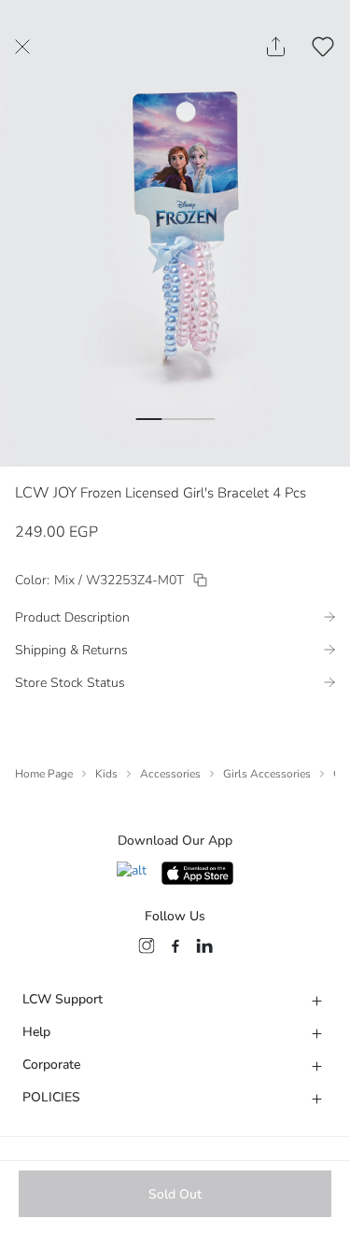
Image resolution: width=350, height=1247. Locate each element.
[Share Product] (275, 47)
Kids (106, 773)
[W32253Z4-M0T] (200, 580)
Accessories (170, 773)
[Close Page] (22, 46)
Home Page (44, 773)
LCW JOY (46, 493)
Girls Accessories (267, 773)
